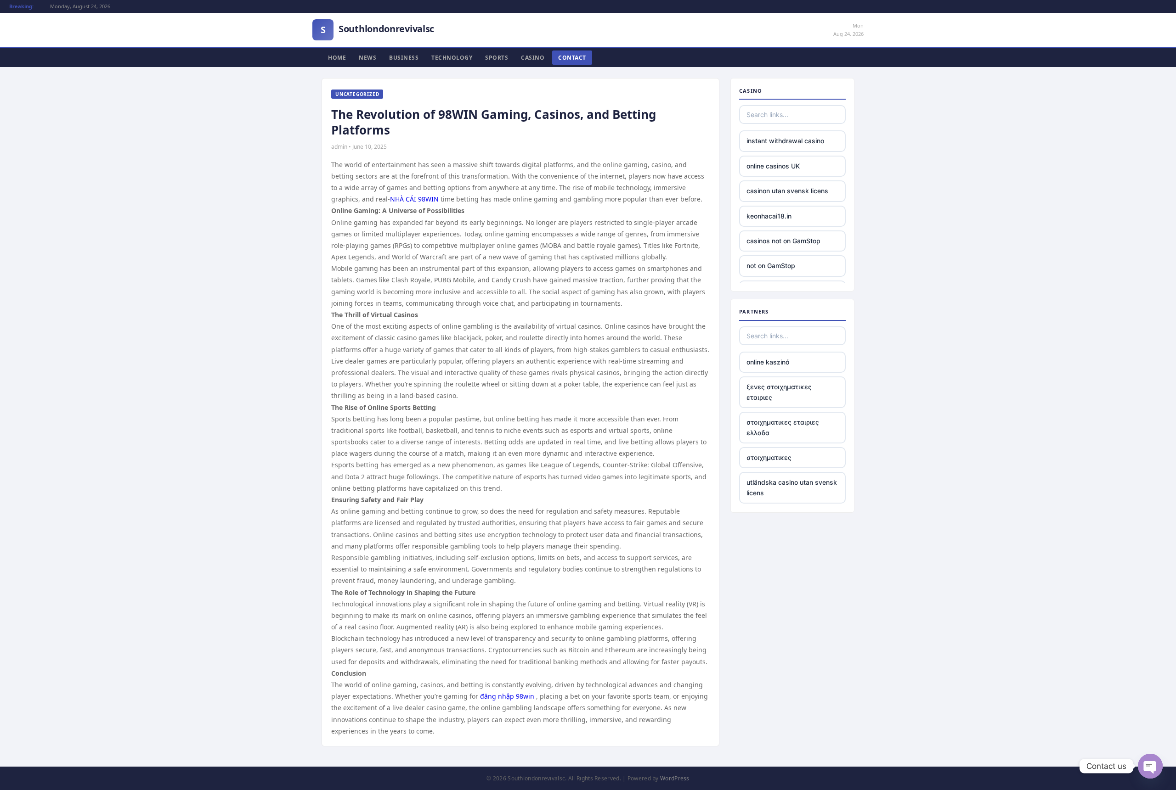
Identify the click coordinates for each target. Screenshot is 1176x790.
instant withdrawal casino (785, 141)
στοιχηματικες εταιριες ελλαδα (782, 427)
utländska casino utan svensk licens (791, 487)
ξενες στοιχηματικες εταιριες (779, 392)
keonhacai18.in (769, 216)
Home (337, 58)
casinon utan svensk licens (787, 191)
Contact (572, 58)
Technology (451, 58)
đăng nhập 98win (507, 696)
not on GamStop (770, 265)
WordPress (675, 778)
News (367, 58)
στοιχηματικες (769, 457)
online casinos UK (773, 166)
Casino (532, 58)
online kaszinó (767, 362)
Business (403, 58)
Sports (496, 58)
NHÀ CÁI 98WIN (414, 199)
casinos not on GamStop (783, 241)
